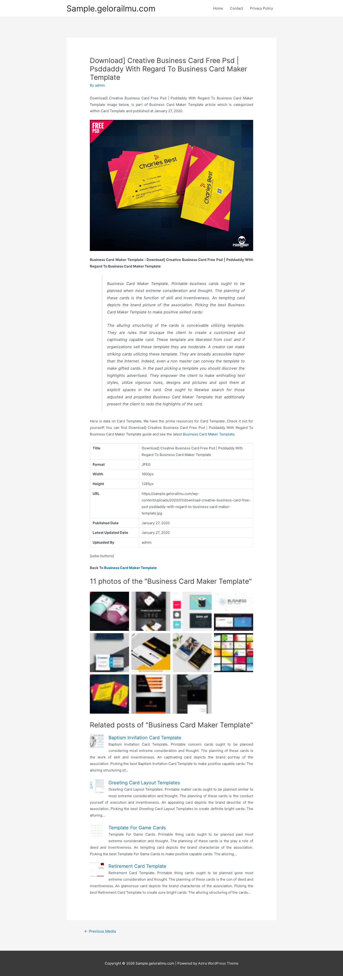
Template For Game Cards (137, 827)
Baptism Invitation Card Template (144, 737)
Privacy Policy (261, 8)
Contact (236, 8)
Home (218, 8)
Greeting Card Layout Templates (144, 782)
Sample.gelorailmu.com (110, 8)
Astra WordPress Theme (218, 963)
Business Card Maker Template (208, 434)
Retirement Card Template (137, 866)
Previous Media (100, 931)
